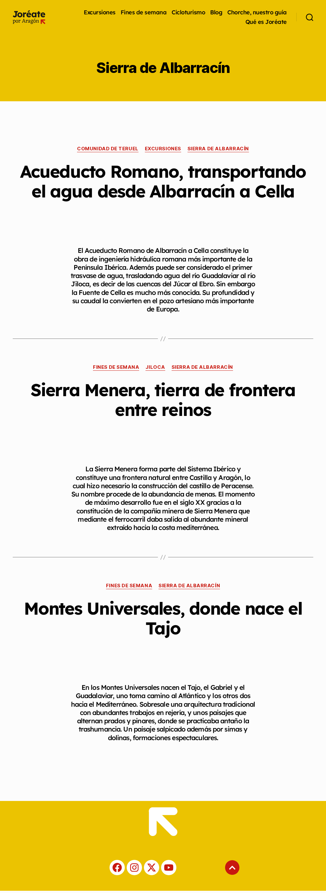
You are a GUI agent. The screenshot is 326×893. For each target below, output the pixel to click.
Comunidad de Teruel (107, 149)
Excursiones (100, 12)
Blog (216, 12)
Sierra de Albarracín (218, 149)
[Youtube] (168, 867)
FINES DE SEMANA (116, 367)
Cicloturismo (188, 12)
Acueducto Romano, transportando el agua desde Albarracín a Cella (163, 181)
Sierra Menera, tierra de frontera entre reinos (163, 399)
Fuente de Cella (102, 292)
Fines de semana (144, 12)
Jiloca (155, 367)
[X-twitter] (151, 867)
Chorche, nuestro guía (257, 12)
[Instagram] (134, 867)
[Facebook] (117, 867)
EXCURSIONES (163, 149)
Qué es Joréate (266, 21)
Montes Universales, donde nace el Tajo (163, 618)
